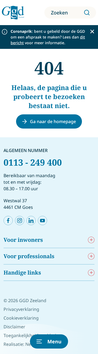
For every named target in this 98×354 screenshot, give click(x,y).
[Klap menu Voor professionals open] (91, 256)
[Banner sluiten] (92, 31)
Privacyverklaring (21, 309)
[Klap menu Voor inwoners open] (91, 239)
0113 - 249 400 (33, 162)
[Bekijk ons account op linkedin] (31, 220)
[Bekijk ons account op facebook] (8, 220)
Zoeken (59, 12)
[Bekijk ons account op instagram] (19, 220)
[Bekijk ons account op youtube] (42, 220)
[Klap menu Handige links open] (91, 272)
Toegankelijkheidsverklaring (33, 335)
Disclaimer (14, 327)
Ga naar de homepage (53, 121)
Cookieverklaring (21, 318)
